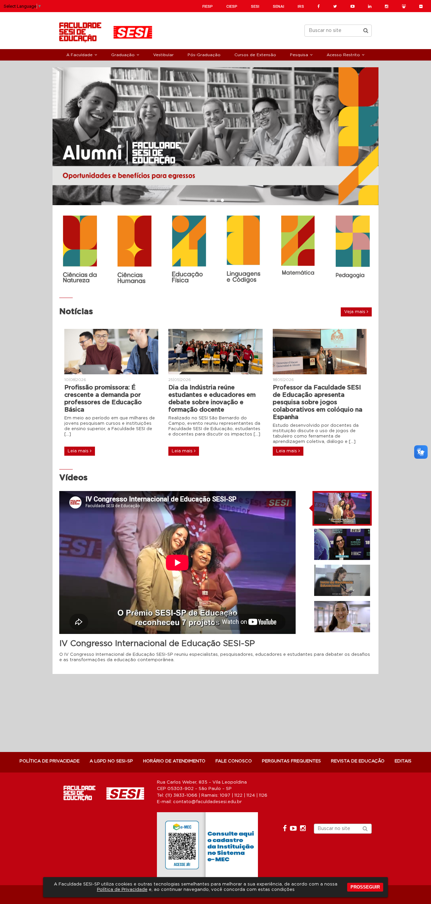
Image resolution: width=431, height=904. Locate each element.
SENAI (278, 6)
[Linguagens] (243, 250)
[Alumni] (215, 136)
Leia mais (79, 451)
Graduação (123, 55)
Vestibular (163, 55)
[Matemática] (298, 246)
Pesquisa (299, 55)
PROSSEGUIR (365, 887)
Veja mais (355, 312)
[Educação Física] (189, 250)
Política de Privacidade (122, 890)
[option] (215, 136)
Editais (403, 761)
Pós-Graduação (204, 55)
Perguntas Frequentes (291, 761)
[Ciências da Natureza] (80, 249)
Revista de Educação (358, 761)
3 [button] (222, 200)
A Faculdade (79, 55)
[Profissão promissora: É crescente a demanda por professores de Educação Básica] (111, 351)
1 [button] (208, 200)
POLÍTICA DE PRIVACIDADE (49, 761)
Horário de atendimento (174, 761)
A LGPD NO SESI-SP (111, 761)
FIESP (207, 6)
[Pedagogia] (352, 250)
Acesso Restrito (343, 55)
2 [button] (215, 200)
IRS (301, 6)
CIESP (231, 6)
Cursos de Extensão (255, 55)
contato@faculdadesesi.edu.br (207, 802)
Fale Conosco (234, 761)
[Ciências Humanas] (134, 250)
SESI (255, 6)
